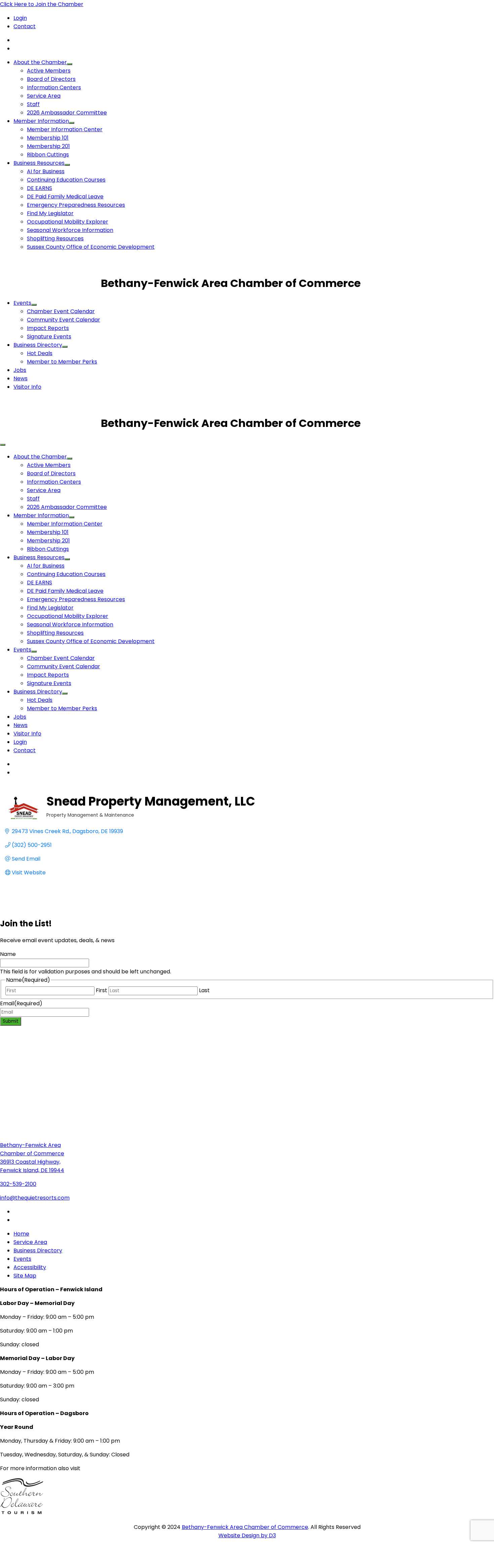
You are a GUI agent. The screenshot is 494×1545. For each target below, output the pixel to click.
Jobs (19, 370)
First (101, 990)
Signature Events (49, 336)
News (20, 378)
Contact (24, 26)
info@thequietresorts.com (35, 1198)
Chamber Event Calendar (61, 311)
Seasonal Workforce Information (70, 230)
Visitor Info (27, 387)
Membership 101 (48, 138)
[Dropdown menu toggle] (69, 64)
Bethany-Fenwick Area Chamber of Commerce (245, 1527)
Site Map (24, 1276)
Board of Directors (51, 79)
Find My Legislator (50, 213)
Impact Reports (48, 328)
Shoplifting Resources (55, 238)
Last (204, 990)
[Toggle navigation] (2, 445)
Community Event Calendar (63, 320)
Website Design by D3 (247, 1535)
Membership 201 (48, 146)
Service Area (43, 96)
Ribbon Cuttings (48, 154)
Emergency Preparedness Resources (76, 205)
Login (20, 18)
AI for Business (46, 171)
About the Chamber (40, 62)
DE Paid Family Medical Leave (65, 196)
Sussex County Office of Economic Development (91, 247)
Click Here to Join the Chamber (41, 4)
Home (21, 1234)
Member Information (41, 121)
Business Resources (39, 163)
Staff (33, 104)
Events (22, 303)
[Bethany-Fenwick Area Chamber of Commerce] (50, 283)
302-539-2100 (18, 1184)
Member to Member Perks (62, 362)
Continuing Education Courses (66, 180)
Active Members (49, 71)
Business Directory (37, 345)
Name (8, 954)
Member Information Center (64, 129)
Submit (10, 1021)
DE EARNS (39, 188)
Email (21, 1003)
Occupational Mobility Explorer (67, 222)
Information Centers (54, 87)
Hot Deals (39, 353)
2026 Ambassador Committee (67, 112)
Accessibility (29, 1267)
